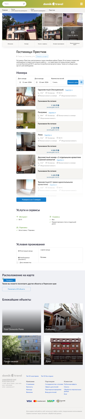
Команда (29, 389)
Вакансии (29, 392)
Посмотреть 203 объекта (16, 289)
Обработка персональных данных (72, 390)
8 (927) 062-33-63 (8, 381)
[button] (18, 96)
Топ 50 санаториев (32, 376)
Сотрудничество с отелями (54, 384)
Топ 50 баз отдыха (47, 376)
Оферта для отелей (51, 387)
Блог (65, 394)
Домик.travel (53, 3)
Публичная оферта (70, 384)
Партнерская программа (53, 389)
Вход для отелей (50, 392)
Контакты (29, 387)
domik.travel (12, 375)
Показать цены (73, 82)
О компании (30, 384)
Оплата (66, 387)
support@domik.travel (9, 379)
